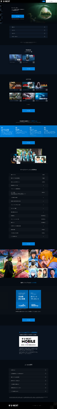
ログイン (44, 1)
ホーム (33, 405)
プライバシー (37, 405)
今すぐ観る (51, 1)
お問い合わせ (40, 405)
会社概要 (35, 405)
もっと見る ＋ (28, 104)
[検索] (41, 1)
